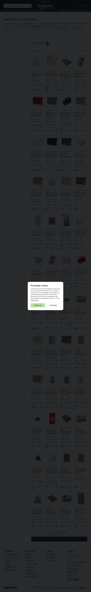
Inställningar (53, 305)
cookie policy (35, 300)
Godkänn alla (38, 305)
